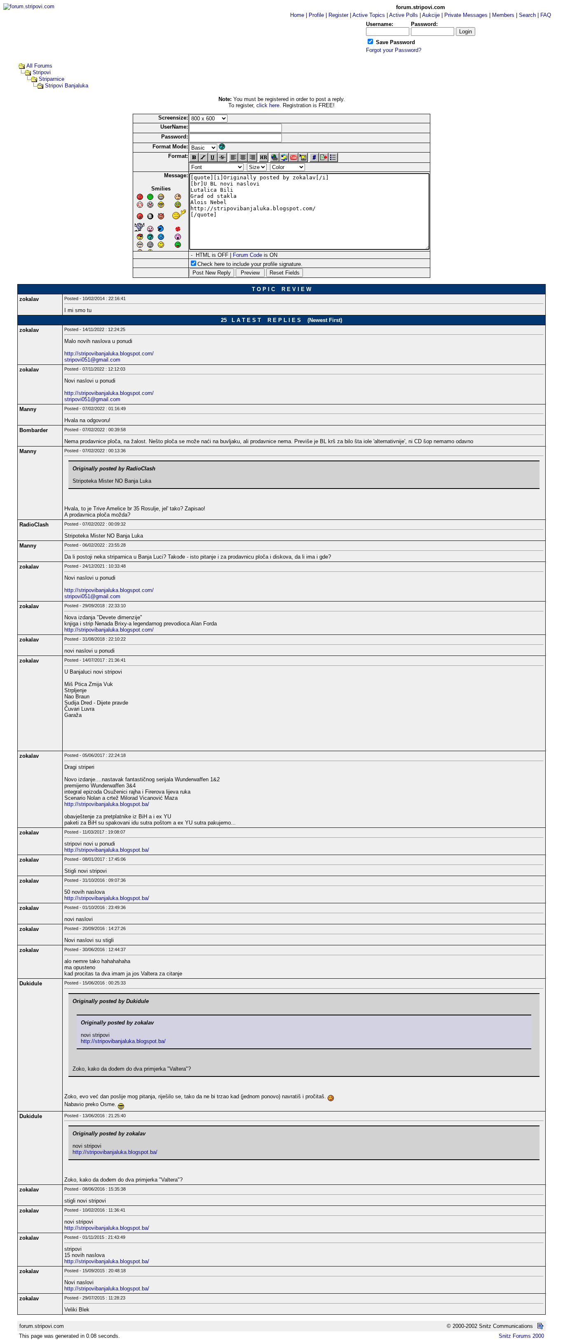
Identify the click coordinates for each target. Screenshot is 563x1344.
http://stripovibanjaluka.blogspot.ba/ (106, 804)
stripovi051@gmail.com (92, 360)
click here (267, 105)
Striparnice (51, 79)
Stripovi (42, 72)
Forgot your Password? (393, 50)
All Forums (39, 66)
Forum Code (247, 255)
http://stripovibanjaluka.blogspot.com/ (109, 353)
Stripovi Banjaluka (66, 85)
